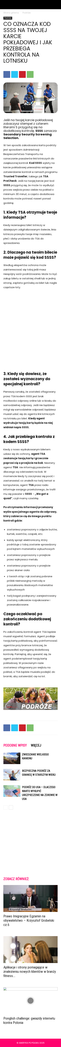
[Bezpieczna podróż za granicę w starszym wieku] (11, 775)
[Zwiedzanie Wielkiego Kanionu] (11, 758)
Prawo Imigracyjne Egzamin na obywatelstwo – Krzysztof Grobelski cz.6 (28, 920)
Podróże (26, 12)
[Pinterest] (22, 74)
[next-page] (11, 807)
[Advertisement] (30, 326)
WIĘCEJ (36, 745)
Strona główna (11, 12)
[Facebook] (6, 74)
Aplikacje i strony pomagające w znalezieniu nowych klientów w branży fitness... (29, 971)
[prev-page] (5, 807)
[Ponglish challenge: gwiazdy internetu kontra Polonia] (30, 1000)
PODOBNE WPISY (15, 745)
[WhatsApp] (30, 74)
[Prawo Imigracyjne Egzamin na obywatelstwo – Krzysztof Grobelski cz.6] (30, 898)
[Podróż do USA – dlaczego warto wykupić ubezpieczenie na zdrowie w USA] (11, 791)
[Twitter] (14, 74)
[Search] (56, 4)
